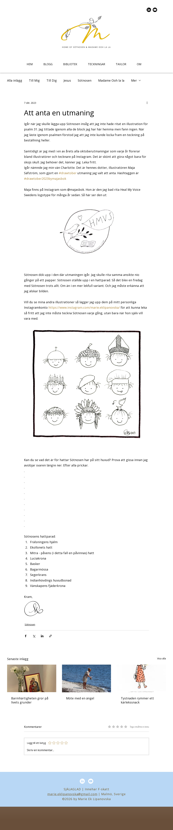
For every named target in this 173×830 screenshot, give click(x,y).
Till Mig (34, 80)
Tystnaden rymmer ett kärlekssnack (137, 700)
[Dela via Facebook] (25, 636)
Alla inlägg (14, 80)
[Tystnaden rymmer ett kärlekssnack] (141, 678)
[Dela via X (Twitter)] (33, 636)
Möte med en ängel (80, 698)
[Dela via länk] (50, 636)
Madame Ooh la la (111, 80)
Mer (134, 80)
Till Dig (51, 80)
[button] (70, 64)
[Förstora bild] (33, 608)
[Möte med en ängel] (86, 678)
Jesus (67, 80)
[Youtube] (155, 10)
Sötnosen (84, 80)
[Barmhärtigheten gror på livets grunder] (31, 678)
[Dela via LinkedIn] (42, 636)
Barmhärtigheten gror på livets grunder (29, 700)
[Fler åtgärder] (147, 103)
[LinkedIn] (149, 10)
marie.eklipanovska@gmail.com (72, 794)
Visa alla (161, 658)
